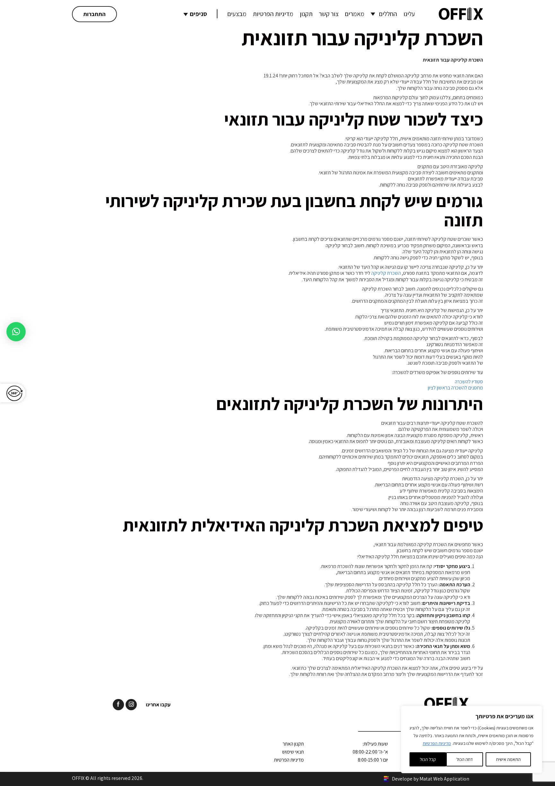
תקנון (306, 14)
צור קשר (329, 14)
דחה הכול (464, 759)
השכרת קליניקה (386, 273)
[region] (471, 739)
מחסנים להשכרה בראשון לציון (455, 387)
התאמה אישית (508, 759)
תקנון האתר (293, 743)
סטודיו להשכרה (469, 381)
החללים (388, 14)
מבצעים (236, 14)
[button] (16, 331)
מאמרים (354, 14)
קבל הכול (428, 759)
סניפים (198, 14)
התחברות (94, 14)
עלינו (409, 14)
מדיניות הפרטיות (437, 743)
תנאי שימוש (293, 751)
